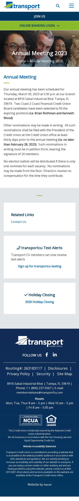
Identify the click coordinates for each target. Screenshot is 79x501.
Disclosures (58, 368)
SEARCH (58, 6)
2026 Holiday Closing (39, 302)
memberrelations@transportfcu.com (40, 392)
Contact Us (18, 222)
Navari (48, 484)
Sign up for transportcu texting (39, 266)
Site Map (64, 373)
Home (21, 61)
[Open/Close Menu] (71, 6)
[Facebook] (47, 355)
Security (43, 373)
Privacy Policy (18, 373)
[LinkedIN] (55, 355)
